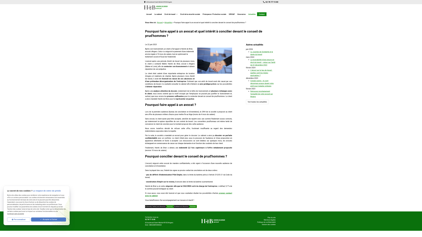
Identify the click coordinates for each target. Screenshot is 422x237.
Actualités (252, 14)
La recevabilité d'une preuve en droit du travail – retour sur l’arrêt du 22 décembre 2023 (262, 62)
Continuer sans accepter (15, 214)
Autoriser (170, 206)
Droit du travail (170, 14)
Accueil (149, 14)
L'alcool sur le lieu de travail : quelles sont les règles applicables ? (261, 73)
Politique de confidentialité (266, 222)
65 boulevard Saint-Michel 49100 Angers (159, 2)
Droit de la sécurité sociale (190, 14)
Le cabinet (158, 14)
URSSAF (232, 14)
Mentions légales (270, 220)
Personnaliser (20, 219)
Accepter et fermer (49, 219)
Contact (262, 14)
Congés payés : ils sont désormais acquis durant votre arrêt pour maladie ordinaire (262, 83)
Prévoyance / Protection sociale (214, 14)
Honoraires (241, 14)
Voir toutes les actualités (257, 102)
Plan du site (272, 217)
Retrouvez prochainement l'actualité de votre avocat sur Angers (261, 94)
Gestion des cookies (269, 224)
